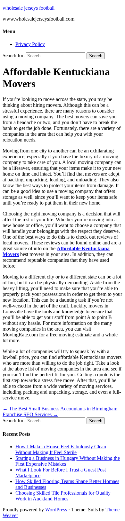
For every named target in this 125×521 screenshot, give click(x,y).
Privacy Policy (30, 44)
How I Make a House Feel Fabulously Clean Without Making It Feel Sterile (60, 449)
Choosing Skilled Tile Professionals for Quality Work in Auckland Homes (63, 495)
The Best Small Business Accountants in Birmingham (60, 408)
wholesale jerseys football (28, 8)
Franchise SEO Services (30, 414)
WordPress (56, 509)
